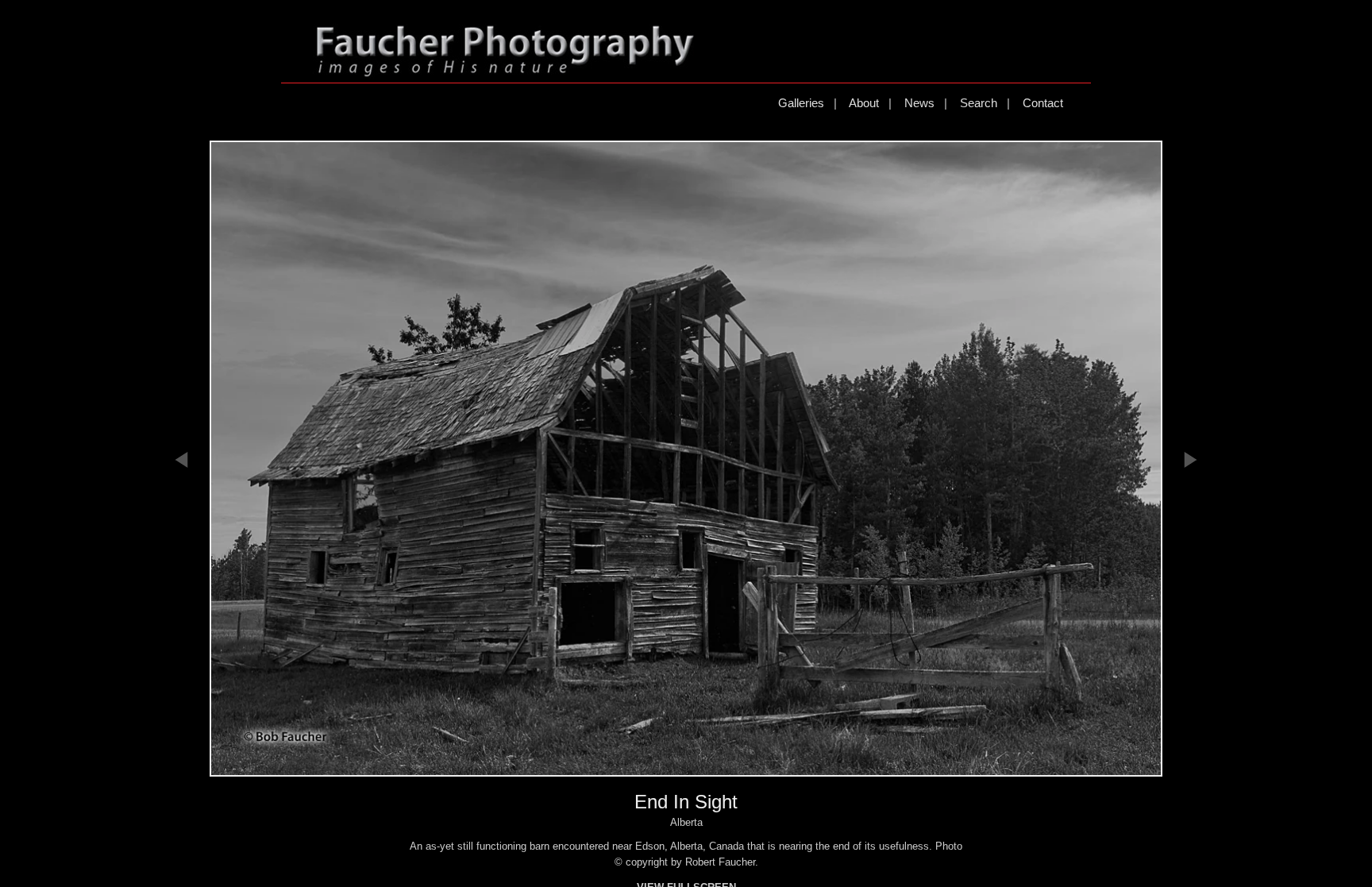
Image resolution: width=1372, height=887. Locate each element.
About (864, 103)
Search (978, 103)
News (919, 103)
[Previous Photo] (182, 550)
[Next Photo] (1190, 550)
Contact (1043, 103)
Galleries (801, 103)
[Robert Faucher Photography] (505, 70)
